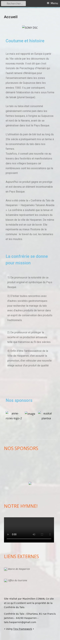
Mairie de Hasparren (19, 569)
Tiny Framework (22, 629)
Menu (54, 3)
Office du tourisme (17, 580)
